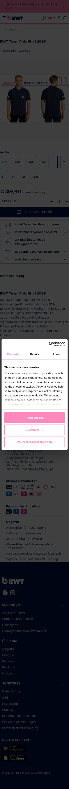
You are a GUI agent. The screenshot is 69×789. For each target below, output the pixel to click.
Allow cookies (35, 417)
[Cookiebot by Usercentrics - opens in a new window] (49, 343)
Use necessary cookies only (34, 441)
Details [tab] (34, 354)
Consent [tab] (12, 354)
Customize (32, 429)
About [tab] (56, 354)
